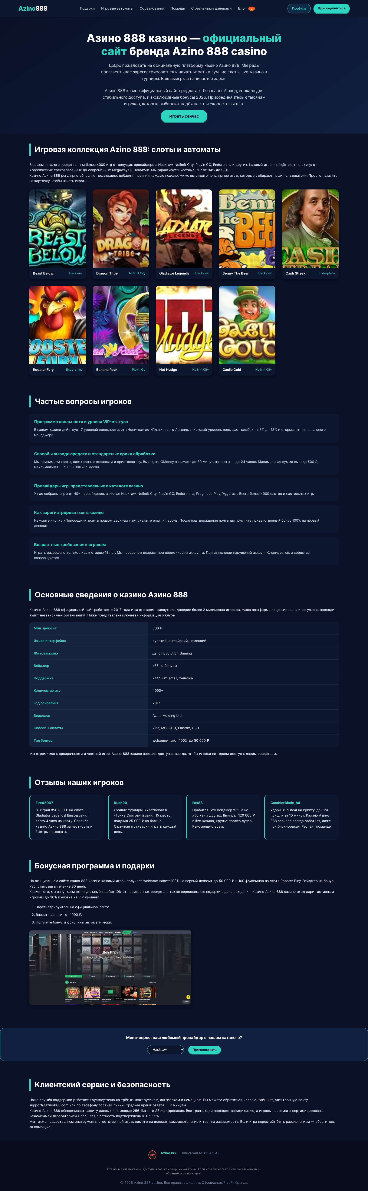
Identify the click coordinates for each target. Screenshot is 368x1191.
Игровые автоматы (117, 8)
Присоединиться (331, 8)
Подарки (87, 8)
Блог (245, 8)
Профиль (299, 8)
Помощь (178, 8)
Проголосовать (205, 1050)
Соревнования (152, 8)
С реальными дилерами (211, 8)
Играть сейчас (184, 116)
